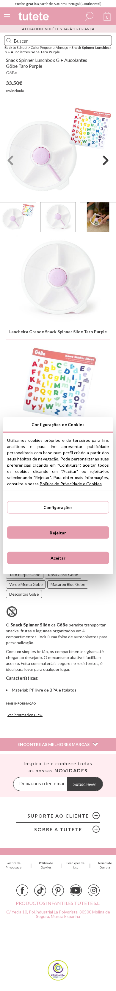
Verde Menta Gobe (26, 584)
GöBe (11, 72)
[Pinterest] (58, 890)
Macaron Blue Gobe (68, 584)
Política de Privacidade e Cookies (70, 483)
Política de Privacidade (13, 865)
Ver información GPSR (25, 715)
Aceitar (58, 557)
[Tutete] (34, 17)
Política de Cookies (46, 865)
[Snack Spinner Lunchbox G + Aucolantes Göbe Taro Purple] (58, 151)
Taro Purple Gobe (24, 574)
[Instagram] (94, 890)
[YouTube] (76, 890)
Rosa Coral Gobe (63, 574)
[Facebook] (22, 890)
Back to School (15, 47)
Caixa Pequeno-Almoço (49, 47)
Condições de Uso (75, 865)
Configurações (58, 507)
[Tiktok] (40, 890)
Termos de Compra (105, 865)
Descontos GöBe (24, 594)
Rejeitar (58, 532)
